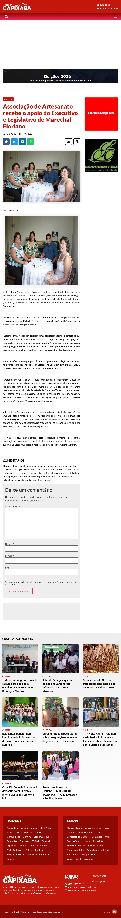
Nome (9, 544)
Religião (11, 854)
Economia (38, 836)
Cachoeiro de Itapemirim (79, 832)
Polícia (29, 849)
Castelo (98, 832)
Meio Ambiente (15, 849)
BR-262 (28, 832)
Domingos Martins (101, 836)
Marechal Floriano (76, 845)
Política (39, 849)
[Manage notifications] (114, 911)
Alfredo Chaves (93, 827)
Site (7, 567)
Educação (12, 841)
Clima (38, 832)
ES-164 (35, 841)
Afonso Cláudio (74, 827)
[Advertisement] (60, 42)
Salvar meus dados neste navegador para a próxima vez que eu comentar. (41, 583)
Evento (22, 845)
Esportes (11, 845)
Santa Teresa (73, 854)
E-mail (9, 556)
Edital (49, 836)
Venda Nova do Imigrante (80, 858)
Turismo (11, 858)
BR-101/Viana (14, 832)
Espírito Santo (74, 841)
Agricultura (12, 827)
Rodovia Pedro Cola (28, 854)
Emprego (24, 841)
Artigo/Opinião (29, 827)
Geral (31, 845)
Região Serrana (95, 845)
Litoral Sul (98, 841)
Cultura (27, 836)
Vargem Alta (88, 854)
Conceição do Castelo (78, 836)
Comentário (12, 506)
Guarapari (42, 845)
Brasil (106, 827)
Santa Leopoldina (75, 849)
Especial (46, 841)
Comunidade (13, 836)
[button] (115, 16)
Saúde (44, 854)
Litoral (87, 841)
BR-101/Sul (45, 827)
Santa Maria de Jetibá (98, 849)
